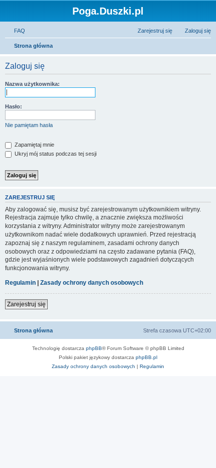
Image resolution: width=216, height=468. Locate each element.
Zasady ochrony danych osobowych (91, 282)
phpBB (94, 348)
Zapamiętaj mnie (33, 145)
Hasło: (13, 106)
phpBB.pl (146, 357)
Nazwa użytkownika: (32, 84)
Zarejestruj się (26, 304)
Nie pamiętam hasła (29, 125)
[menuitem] (15, 31)
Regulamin (20, 282)
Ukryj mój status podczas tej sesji (54, 154)
